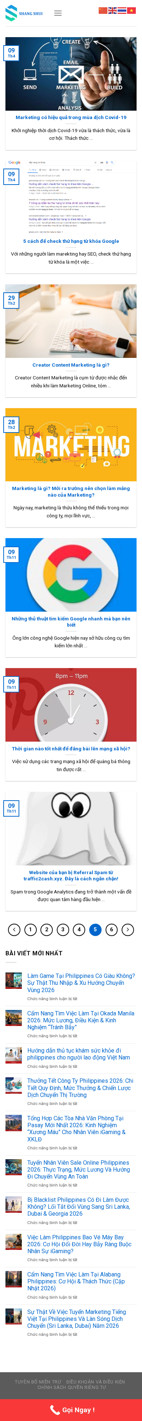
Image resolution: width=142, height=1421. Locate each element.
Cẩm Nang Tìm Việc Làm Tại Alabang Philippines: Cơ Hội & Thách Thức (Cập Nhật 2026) (76, 1281)
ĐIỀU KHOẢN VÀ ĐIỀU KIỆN (95, 1382)
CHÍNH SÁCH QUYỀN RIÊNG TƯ (72, 1387)
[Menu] (58, 13)
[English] (113, 10)
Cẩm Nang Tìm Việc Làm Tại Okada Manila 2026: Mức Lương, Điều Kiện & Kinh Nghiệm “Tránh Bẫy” (80, 1020)
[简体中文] (103, 10)
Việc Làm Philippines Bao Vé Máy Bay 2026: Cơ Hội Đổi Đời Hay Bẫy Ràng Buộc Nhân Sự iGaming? (79, 1244)
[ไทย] (122, 10)
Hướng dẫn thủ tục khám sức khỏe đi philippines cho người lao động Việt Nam (78, 1054)
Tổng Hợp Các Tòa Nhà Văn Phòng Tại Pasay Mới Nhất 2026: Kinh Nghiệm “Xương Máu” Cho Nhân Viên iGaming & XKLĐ (76, 1129)
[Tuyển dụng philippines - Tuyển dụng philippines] (24, 13)
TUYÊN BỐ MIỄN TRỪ (38, 1382)
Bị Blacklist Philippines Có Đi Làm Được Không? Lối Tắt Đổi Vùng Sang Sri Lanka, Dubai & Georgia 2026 (78, 1206)
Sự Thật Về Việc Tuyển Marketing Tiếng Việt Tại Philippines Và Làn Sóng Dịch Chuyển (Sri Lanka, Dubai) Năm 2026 (76, 1318)
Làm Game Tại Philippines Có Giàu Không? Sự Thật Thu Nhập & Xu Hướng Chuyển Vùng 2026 (81, 982)
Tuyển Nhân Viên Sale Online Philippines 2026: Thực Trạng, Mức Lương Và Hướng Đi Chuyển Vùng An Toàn (78, 1169)
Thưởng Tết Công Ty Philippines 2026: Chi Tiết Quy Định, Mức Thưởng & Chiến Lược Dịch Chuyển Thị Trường (80, 1087)
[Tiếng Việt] (132, 10)
